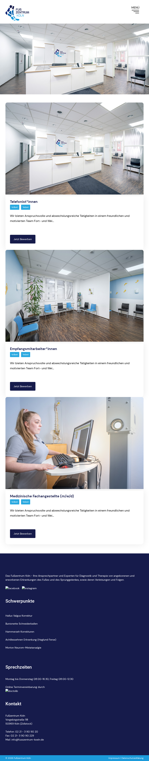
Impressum (114, 758)
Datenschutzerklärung (133, 758)
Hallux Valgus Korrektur (18, 615)
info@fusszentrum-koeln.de (27, 739)
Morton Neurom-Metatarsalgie (23, 647)
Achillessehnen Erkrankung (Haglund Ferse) (30, 639)
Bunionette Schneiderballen (21, 623)
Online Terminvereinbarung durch (25, 687)
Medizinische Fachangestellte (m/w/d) (42, 496)
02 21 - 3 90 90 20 (26, 731)
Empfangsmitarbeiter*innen (33, 349)
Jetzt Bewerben (23, 239)
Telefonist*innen (24, 202)
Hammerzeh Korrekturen (19, 631)
